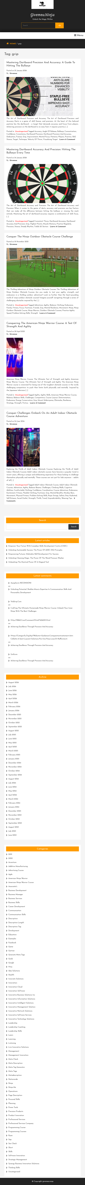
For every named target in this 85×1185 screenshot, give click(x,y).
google (11, 963)
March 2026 (13, 703)
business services (15, 898)
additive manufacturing (18, 866)
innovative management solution (21, 1007)
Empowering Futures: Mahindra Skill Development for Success (33, 554)
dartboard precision (35, 134)
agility (46, 305)
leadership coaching (16, 1027)
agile (10, 874)
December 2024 (14, 763)
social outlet (22, 498)
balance (53, 305)
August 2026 (13, 682)
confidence (11, 134)
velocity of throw (35, 139)
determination (64, 398)
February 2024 (14, 803)
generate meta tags (16, 955)
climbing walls (57, 488)
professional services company (20, 1123)
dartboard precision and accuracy (57, 134)
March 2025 (13, 751)
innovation (12, 983)
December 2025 (14, 715)
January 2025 (13, 759)
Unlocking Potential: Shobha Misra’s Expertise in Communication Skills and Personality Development (41, 591)
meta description (15, 1063)
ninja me (12, 1087)
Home (13, 44)
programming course (16, 1127)
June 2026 (12, 690)
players (61, 137)
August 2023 (13, 827)
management (13, 1051)
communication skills (17, 915)
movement (63, 308)
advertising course (16, 870)
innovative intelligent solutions (21, 1003)
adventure (39, 305)
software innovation (16, 1156)
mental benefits (56, 493)
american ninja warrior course (63, 395)
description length (16, 923)
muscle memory (49, 224)
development (13, 931)
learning (11, 1039)
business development (17, 890)
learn (10, 1035)
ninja (71, 308)
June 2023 (12, 835)
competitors (40, 398)
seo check (12, 1143)
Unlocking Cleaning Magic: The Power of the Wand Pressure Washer (36, 558)
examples (12, 939)
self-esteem (11, 498)
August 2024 (13, 779)
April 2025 (12, 747)
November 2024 (14, 767)
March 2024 (13, 799)
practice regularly (64, 224)
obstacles (58, 400)
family (9, 308)
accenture (12, 862)
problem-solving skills (21, 313)
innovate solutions (15, 979)
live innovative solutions (18, 1047)
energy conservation (24, 400)
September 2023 (15, 823)
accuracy (38, 131)
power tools (13, 1107)
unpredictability (54, 498)
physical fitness (22, 496)
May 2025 (12, 743)
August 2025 (13, 731)
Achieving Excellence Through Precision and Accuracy (32, 627)
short (10, 1148)
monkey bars (69, 493)
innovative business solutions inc (21, 995)
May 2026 (12, 694)
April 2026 (12, 699)
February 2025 (14, 755)
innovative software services (20, 1015)
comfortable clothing (23, 490)
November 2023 (14, 815)
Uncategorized (21, 131)
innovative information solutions (21, 999)
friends (36, 308)
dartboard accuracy (58, 221)
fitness (15, 308)
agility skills (45, 395)
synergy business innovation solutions (23, 1164)
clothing (60, 305)
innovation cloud (15, 987)
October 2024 (14, 771)
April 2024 (12, 795)
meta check (13, 1059)
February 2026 (14, 707)
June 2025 (12, 739)
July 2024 (12, 783)
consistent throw (42, 221)
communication (14, 911)
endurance (69, 305)
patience (54, 137)
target (15, 139)
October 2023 (14, 819)
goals (10, 959)
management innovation (18, 1055)
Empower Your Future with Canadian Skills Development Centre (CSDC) (37, 546)
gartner (11, 951)
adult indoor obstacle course (47, 485)
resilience (67, 400)
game (10, 947)
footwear (28, 308)
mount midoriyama (45, 400)
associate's (12, 886)
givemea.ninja (42, 14)
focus (21, 308)
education (12, 935)
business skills (14, 902)
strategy (10, 403)
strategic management (17, 1160)
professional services (16, 1119)
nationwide (13, 1079)
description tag (14, 927)
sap (10, 1139)
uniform (14, 654)
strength (34, 313)
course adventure (61, 490)
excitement (11, 493)
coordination (47, 490)
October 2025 (14, 723)
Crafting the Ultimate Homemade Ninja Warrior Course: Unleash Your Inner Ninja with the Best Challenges (41, 609)
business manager (15, 894)
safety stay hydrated (68, 496)
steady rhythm (27, 227)
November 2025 (14, 719)
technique (23, 139)
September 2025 (15, 727)
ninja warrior (33, 310)
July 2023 (12, 831)
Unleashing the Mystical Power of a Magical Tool (28, 562)
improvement (32, 137)
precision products (15, 1111)
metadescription (15, 1075)
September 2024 (15, 775)
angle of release (49, 131)
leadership (12, 1023)
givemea (13, 73)
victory (25, 403)
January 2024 (13, 807)
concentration (70, 131)
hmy (10, 967)
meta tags (12, 1071)
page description (15, 1095)
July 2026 (12, 686)
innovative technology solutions (21, 1019)
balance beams (35, 488)
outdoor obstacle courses (51, 310)
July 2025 (12, 735)
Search (42, 520)
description (13, 919)
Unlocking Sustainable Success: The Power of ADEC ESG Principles (35, 550)
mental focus (44, 137)
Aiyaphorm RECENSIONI (21, 583)
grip (24, 137)
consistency (21, 134)
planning (11, 1103)
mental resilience (51, 308)
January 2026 (13, 711)
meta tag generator (16, 1067)
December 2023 (14, 811)
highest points (36, 224)
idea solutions (14, 971)
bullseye (60, 131)
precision (10, 227)
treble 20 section (41, 227)
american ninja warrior (18, 878)
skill (73, 137)
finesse (19, 137)
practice (68, 137)
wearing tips (67, 498)
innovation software (16, 991)
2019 (10, 854)
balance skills (19, 398)
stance (9, 139)
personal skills (14, 1099)
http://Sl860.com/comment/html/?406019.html (30, 620)
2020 (10, 858)
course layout (52, 398)
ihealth (11, 975)
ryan (10, 1135)
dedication (11, 137)
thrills (38, 498)
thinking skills (14, 1168)
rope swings (53, 496)
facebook (12, 943)
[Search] (59, 25)
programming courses (17, 1131)
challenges (29, 398)
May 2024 (12, 791)
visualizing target (50, 139)
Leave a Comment (67, 139)
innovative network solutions (20, 1011)
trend (44, 498)
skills (10, 1152)
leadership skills (15, 1031)
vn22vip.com (16, 602)
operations (12, 1091)
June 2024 (12, 787)
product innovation (16, 1115)
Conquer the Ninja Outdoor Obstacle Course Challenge (40, 236)
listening (12, 1043)
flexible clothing (30, 493)
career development (16, 906)
